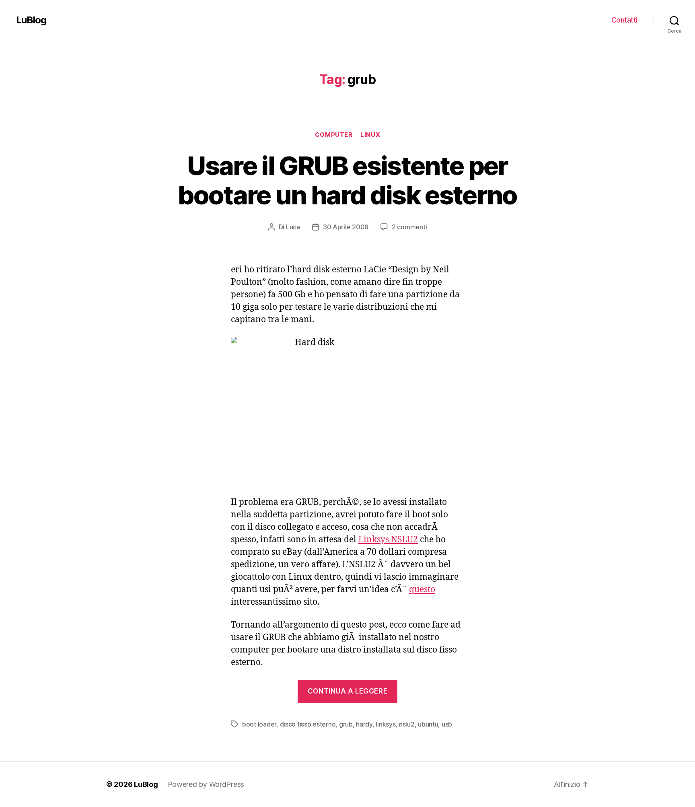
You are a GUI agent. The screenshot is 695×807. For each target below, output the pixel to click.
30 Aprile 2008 (345, 227)
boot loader (259, 724)
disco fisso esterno (308, 724)
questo (422, 589)
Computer (333, 134)
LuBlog (31, 20)
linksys (385, 724)
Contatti (624, 20)
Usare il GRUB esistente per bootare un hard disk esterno (347, 180)
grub (346, 724)
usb (447, 724)
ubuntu (428, 724)
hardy (364, 724)
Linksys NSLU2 (388, 539)
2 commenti (409, 227)
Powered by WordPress (206, 784)
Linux (370, 134)
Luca (293, 227)
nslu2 (407, 724)
